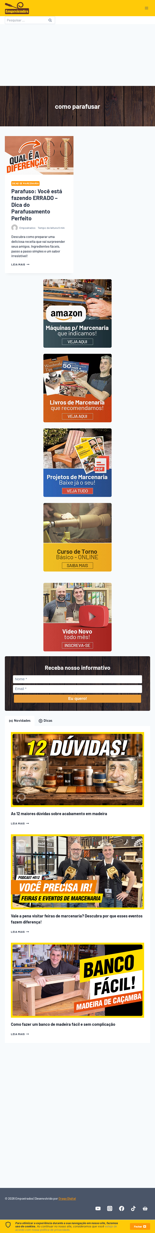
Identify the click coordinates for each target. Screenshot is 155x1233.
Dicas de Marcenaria (25, 183)
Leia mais (20, 264)
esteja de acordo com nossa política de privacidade (66, 1228)
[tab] (20, 721)
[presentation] (39, 155)
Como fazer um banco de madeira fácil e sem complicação (63, 1024)
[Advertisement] (77, 56)
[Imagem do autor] (14, 227)
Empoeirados (27, 227)
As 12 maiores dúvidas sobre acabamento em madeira (59, 813)
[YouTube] (98, 1208)
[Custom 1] (145, 1208)
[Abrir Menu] (146, 8)
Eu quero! (77, 698)
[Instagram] (110, 1208)
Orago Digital (67, 1198)
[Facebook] (121, 1208)
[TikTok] (133, 1208)
